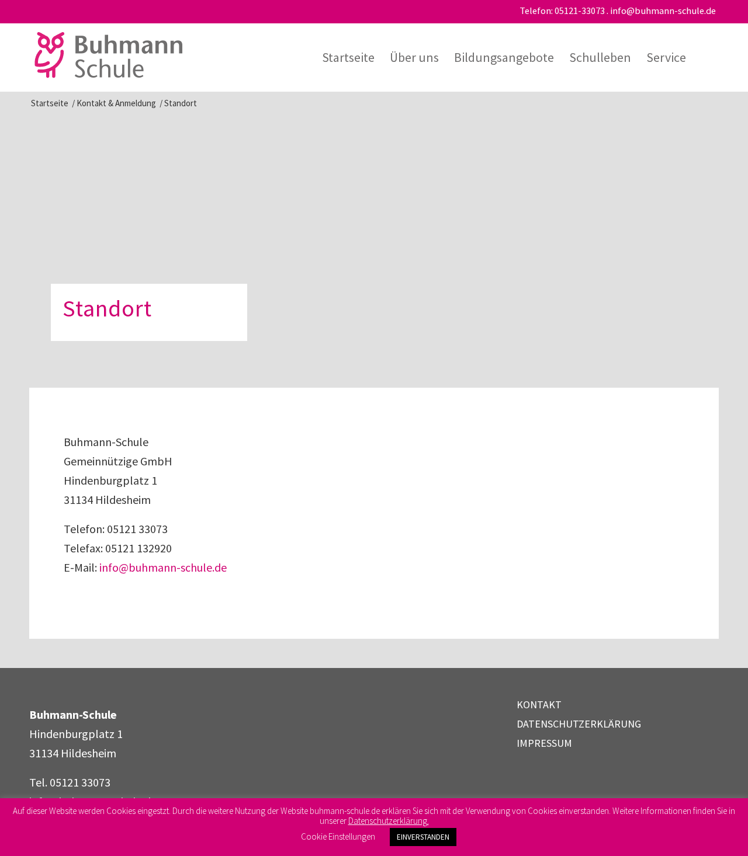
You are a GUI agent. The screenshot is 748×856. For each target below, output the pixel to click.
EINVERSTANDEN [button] (423, 837)
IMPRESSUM (544, 743)
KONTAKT (539, 704)
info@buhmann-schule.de (663, 11)
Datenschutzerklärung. (388, 820)
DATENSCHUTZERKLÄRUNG (579, 723)
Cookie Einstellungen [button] (338, 836)
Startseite (49, 103)
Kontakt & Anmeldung (116, 103)
